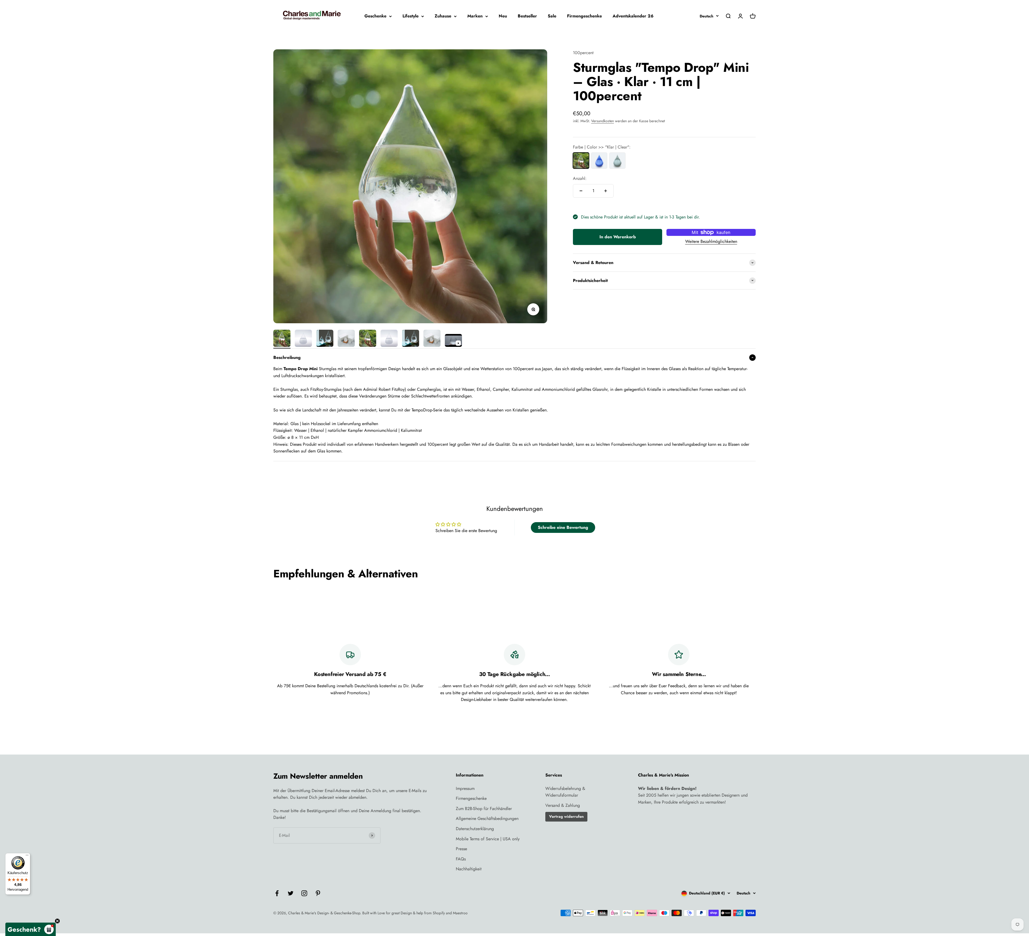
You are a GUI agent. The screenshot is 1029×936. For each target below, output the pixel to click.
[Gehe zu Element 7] (410, 339)
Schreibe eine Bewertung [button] (563, 527)
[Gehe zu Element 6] (389, 339)
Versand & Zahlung (562, 805)
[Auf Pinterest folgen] (318, 893)
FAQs (461, 859)
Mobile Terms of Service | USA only (488, 839)
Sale (552, 16)
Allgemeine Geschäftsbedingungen (487, 818)
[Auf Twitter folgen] (290, 893)
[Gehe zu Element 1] (281, 339)
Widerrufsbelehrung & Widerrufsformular (565, 791)
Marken (475, 16)
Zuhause (443, 16)
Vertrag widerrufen (566, 816)
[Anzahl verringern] (581, 190)
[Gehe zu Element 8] (432, 339)
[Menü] (27, 856)
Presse (461, 849)
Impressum (465, 788)
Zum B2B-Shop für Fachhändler (484, 808)
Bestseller (527, 16)
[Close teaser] (57, 921)
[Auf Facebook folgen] (277, 893)
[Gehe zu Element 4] (346, 339)
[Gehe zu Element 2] (303, 339)
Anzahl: (580, 178)
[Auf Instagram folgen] (304, 893)
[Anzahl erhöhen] (605, 190)
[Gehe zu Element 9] (453, 341)
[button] (30, 929)
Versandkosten (602, 121)
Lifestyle (410, 16)
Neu (503, 16)
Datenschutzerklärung (475, 829)
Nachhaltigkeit (469, 869)
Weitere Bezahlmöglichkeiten (711, 241)
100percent (583, 53)
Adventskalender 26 (633, 16)
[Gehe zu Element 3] (324, 339)
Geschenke (375, 16)
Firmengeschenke (584, 16)
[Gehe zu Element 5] (367, 339)
